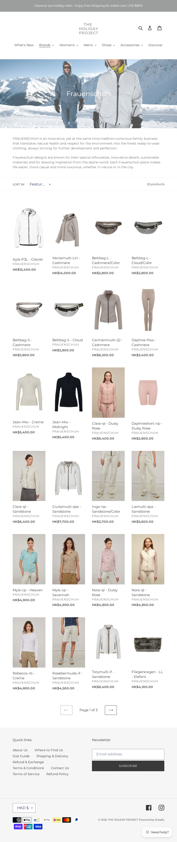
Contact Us (60, 768)
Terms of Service (26, 774)
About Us (20, 750)
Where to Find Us (49, 750)
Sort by (19, 184)
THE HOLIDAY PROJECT (123, 819)
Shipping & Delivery (52, 756)
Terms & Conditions (28, 768)
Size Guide (21, 756)
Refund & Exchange (28, 762)
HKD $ (23, 808)
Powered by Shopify (151, 819)
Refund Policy (57, 774)
